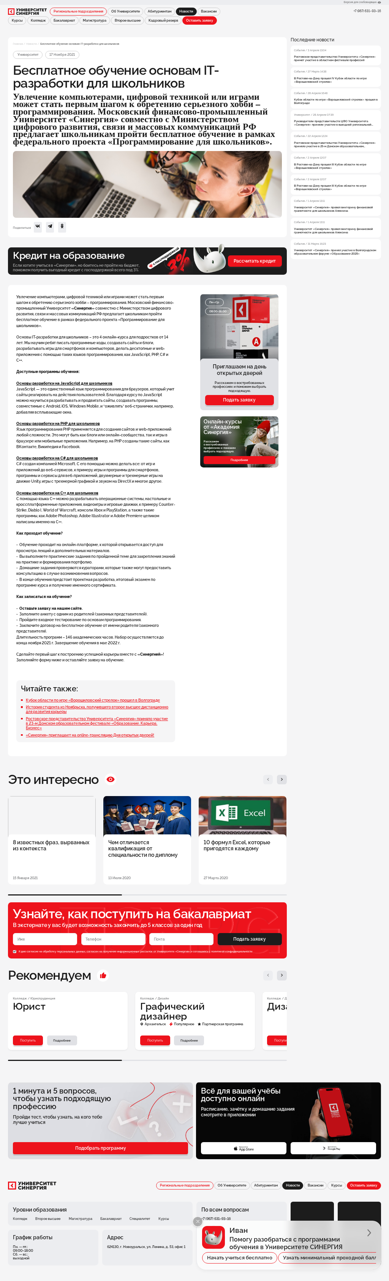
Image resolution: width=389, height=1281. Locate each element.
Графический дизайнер (172, 1011)
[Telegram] (50, 227)
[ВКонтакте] (38, 227)
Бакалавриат (64, 20)
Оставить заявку (199, 20)
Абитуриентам (159, 11)
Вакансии (209, 11)
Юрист (29, 1007)
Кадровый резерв (163, 20)
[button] (268, 780)
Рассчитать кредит (255, 261)
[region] (336, 148)
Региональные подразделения (78, 11)
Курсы (17, 20)
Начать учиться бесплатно (239, 1258)
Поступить (28, 1040)
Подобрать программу (100, 1148)
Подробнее (239, 460)
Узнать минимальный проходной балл (330, 1258)
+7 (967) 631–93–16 (367, 11)
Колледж (38, 20)
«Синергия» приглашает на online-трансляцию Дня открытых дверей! (90, 735)
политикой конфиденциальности (231, 951)
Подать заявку (239, 400)
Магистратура (94, 20)
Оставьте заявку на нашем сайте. (50, 608)
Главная (18, 44)
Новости (31, 44)
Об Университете (125, 11)
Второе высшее (128, 20)
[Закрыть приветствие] (198, 1221)
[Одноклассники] (62, 227)
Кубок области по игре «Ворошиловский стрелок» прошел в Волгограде (93, 700)
